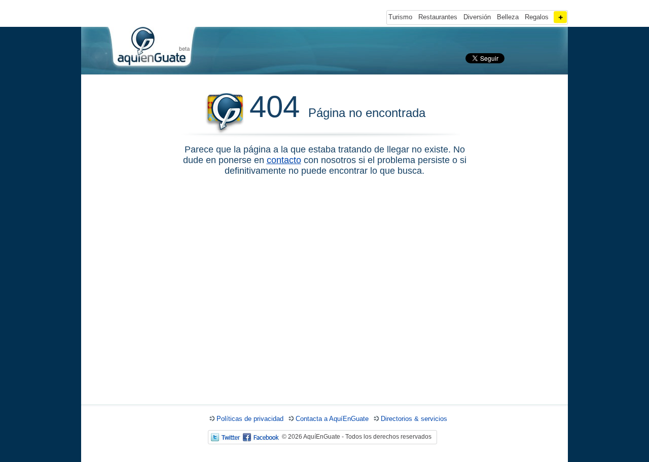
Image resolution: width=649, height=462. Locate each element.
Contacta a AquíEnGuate (332, 418)
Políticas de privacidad (250, 418)
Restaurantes (437, 17)
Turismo (400, 17)
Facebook (261, 437)
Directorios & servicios (414, 418)
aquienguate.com (151, 48)
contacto (284, 160)
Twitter (225, 437)
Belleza (508, 17)
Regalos (537, 17)
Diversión (477, 17)
